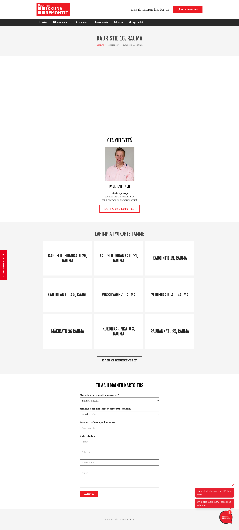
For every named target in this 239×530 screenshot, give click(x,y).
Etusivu (100, 45)
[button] (3, 265)
